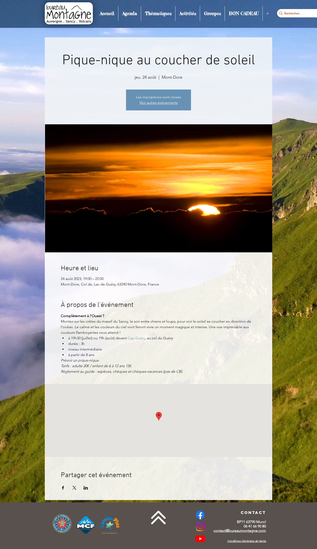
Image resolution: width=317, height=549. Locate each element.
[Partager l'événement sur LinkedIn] (86, 488)
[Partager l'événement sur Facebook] (63, 488)
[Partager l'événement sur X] (74, 488)
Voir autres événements (158, 102)
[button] (129, 13)
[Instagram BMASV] (200, 527)
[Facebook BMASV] (200, 515)
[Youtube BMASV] (200, 538)
